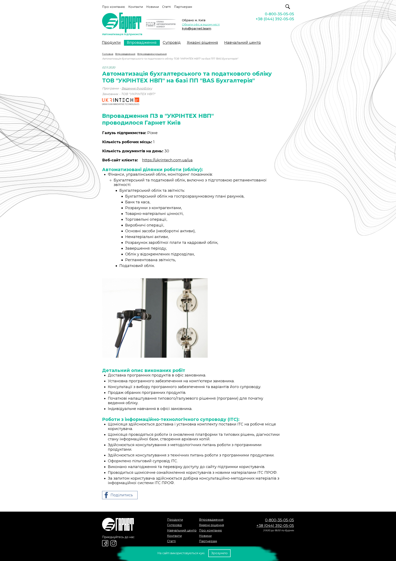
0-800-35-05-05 (279, 14)
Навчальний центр (242, 42)
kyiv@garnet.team (196, 28)
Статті (166, 7)
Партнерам (183, 7)
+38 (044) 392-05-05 (275, 19)
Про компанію (113, 7)
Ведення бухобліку (136, 88)
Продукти (111, 42)
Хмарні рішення (202, 42)
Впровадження (142, 42)
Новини (152, 7)
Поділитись (122, 495)
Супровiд (172, 42)
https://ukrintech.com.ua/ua (167, 160)
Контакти (135, 7)
